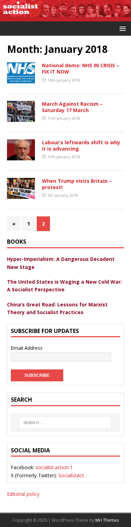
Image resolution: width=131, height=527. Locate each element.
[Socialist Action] (65, 17)
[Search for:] (65, 423)
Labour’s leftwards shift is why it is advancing (81, 145)
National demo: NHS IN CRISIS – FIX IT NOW (80, 68)
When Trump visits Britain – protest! (77, 184)
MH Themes (107, 520)
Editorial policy (23, 494)
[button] (121, 28)
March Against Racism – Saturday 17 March (72, 106)
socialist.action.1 (54, 467)
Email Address (27, 348)
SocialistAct (71, 475)
